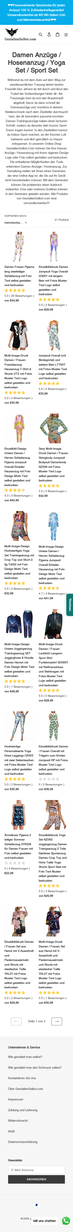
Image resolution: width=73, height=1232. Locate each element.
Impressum (15, 1099)
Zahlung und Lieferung (22, 1110)
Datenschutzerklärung (22, 1142)
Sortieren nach (15, 216)
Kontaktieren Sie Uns (22, 1078)
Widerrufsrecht (18, 1120)
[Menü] (66, 34)
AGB (11, 1131)
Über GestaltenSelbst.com (25, 1089)
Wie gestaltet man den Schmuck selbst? (34, 1067)
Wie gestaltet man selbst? (25, 1057)
